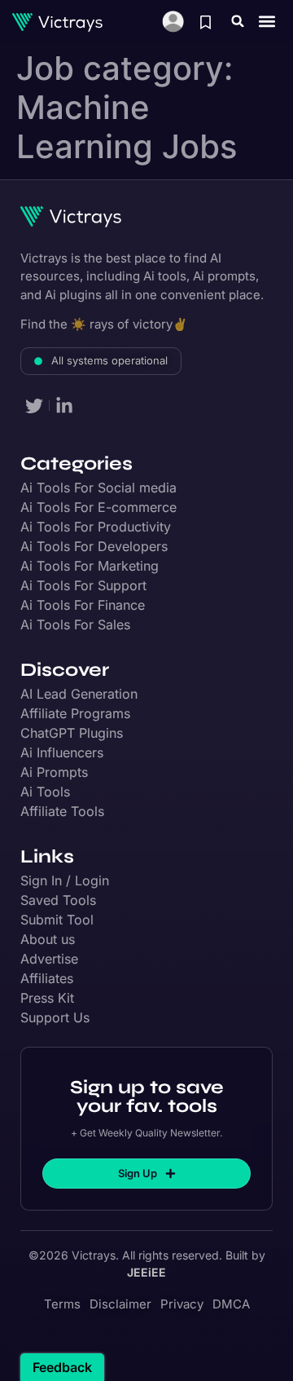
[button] (238, 21)
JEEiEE (146, 1272)
